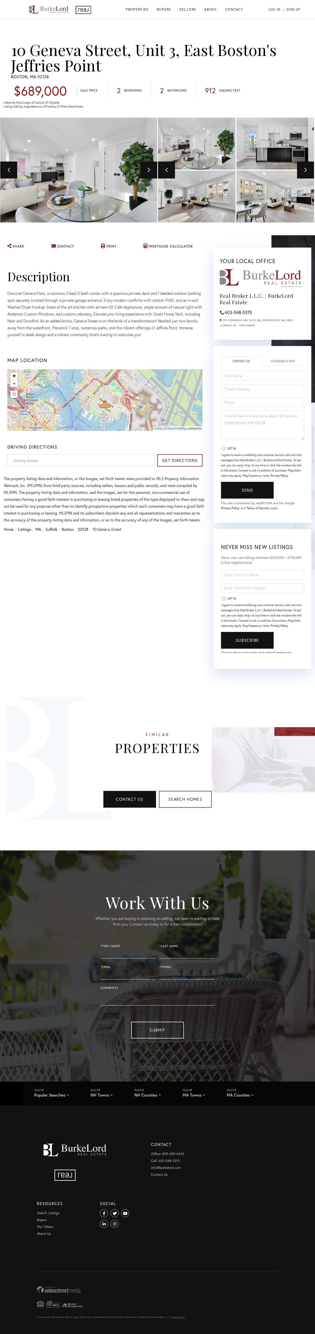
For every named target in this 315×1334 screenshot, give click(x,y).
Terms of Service (258, 508)
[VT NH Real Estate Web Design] (157, 1289)
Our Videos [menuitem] (45, 1226)
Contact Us (228, 325)
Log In (274, 9)
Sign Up (293, 9)
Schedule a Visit (283, 361)
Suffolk (51, 529)
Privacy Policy (279, 475)
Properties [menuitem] (137, 9)
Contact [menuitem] (234, 9)
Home (9, 529)
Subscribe (247, 640)
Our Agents (247, 325)
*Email (105, 967)
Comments (109, 988)
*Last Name (169, 946)
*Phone (165, 967)
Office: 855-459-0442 (167, 1153)
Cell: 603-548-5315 (165, 1160)
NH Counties (146, 1095)
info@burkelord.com (166, 1167)
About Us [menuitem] (44, 1233)
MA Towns (192, 1095)
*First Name (110, 946)
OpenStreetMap (176, 428)
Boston (68, 529)
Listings (24, 529)
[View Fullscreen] (14, 394)
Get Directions (180, 460)
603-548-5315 (238, 312)
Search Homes (185, 799)
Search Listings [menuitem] (48, 1212)
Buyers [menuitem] (164, 9)
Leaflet (158, 428)
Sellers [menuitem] (187, 9)
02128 (83, 529)
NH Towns (100, 1095)
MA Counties (238, 1095)
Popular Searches (49, 1095)
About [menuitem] (210, 9)
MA (38, 529)
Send (247, 490)
